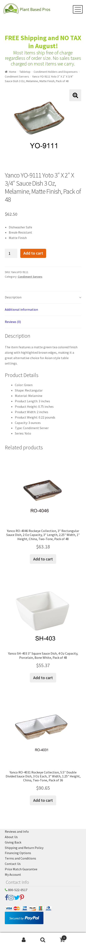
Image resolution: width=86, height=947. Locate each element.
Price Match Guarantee (21, 869)
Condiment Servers (17, 76)
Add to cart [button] (43, 559)
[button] (75, 95)
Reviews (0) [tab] (13, 322)
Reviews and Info (17, 831)
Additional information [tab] (21, 309)
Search (43, 940)
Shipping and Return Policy (24, 848)
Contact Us (13, 864)
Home (12, 72)
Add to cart (33, 253)
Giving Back (13, 842)
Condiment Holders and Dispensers (56, 72)
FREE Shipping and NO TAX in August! (43, 42)
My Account (13, 874)
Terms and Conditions (20, 858)
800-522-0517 (17, 890)
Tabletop (24, 72)
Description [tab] (13, 297)
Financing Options (18, 853)
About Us (11, 837)
